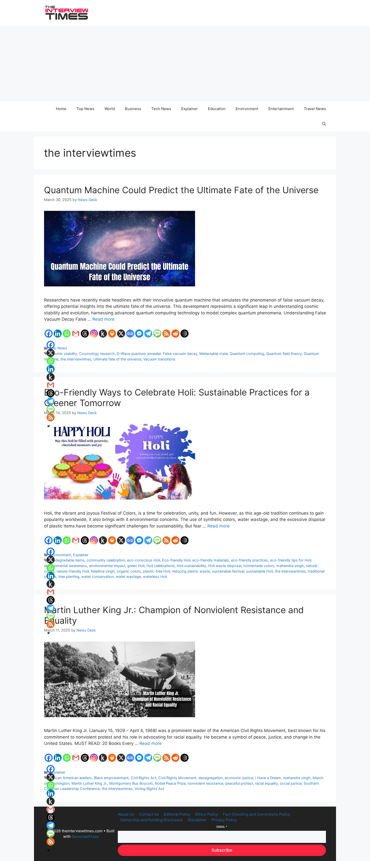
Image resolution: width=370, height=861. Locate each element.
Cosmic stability (63, 353)
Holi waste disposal (224, 566)
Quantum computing (247, 353)
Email (221, 827)
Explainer (189, 108)
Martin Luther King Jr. (89, 783)
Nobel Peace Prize (170, 783)
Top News (85, 108)
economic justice (239, 778)
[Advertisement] (185, 63)
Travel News (315, 108)
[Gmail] (76, 333)
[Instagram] (94, 333)
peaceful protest (239, 783)
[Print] (112, 333)
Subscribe (221, 850)
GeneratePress (85, 836)
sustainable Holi (259, 571)
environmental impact (107, 566)
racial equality (266, 783)
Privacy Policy (224, 819)
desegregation (210, 778)
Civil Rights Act (143, 778)
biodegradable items (67, 560)
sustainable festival (228, 571)
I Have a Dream (268, 778)
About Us (126, 814)
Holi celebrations (160, 566)
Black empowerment (111, 778)
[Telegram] (148, 333)
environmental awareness (65, 566)
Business (133, 108)
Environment (247, 108)
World (109, 108)
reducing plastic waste (191, 571)
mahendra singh (290, 566)
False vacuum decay (180, 353)
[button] (324, 123)
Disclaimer (197, 819)
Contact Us (149, 814)
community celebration (106, 560)
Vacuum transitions (159, 359)
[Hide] (49, 426)
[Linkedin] (58, 333)
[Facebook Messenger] (139, 333)
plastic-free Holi (156, 571)
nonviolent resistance (205, 783)
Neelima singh (103, 571)
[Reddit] (175, 333)
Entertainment (281, 108)
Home (61, 108)
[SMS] (157, 333)
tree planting (68, 576)
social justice (291, 783)
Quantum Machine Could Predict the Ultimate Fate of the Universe (181, 190)
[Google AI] (184, 333)
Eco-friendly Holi (176, 560)
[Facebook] (49, 333)
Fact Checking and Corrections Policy (256, 814)
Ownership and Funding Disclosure (151, 819)
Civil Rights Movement (177, 778)
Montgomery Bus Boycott (131, 783)
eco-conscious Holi (143, 560)
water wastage (128, 576)
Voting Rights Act (149, 788)
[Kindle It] (103, 333)
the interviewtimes (75, 359)
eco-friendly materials (210, 560)
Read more (103, 319)
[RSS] (166, 333)
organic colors (129, 571)
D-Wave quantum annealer (139, 353)
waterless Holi (155, 576)
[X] (121, 333)
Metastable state (213, 353)
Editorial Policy (177, 814)
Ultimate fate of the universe (117, 359)
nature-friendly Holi (73, 571)
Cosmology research (97, 353)
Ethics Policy (206, 814)
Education (217, 108)
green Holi (135, 566)
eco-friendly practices (249, 560)
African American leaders (71, 778)
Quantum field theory (284, 353)
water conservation (97, 576)
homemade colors (258, 566)
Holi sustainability (191, 566)
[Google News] (130, 333)
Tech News (161, 108)
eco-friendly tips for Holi (290, 560)
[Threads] (85, 333)
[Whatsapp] (67, 333)
